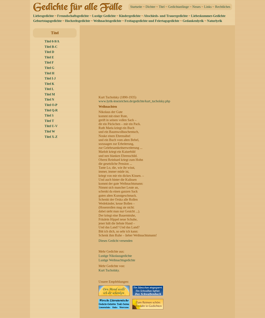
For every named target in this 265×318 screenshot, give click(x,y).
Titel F (49, 62)
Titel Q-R (51, 110)
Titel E (49, 57)
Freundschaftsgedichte (73, 16)
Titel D (49, 52)
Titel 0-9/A (52, 41)
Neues (196, 6)
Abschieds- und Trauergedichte (166, 16)
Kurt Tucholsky (109, 270)
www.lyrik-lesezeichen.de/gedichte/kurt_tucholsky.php (134, 101)
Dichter (150, 6)
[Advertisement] (158, 57)
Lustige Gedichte (104, 16)
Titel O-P (51, 105)
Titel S (49, 115)
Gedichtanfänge (178, 6)
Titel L (49, 89)
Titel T (49, 121)
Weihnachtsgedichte (107, 21)
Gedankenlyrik (193, 21)
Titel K (49, 84)
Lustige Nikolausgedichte (115, 256)
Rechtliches (222, 6)
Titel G (49, 68)
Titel (162, 6)
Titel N (49, 99)
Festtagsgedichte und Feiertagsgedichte (152, 21)
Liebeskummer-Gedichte (208, 16)
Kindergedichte (130, 16)
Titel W (50, 131)
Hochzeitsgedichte (77, 21)
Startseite (136, 6)
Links (208, 6)
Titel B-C (51, 46)
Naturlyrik (214, 21)
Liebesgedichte (43, 16)
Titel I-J (50, 78)
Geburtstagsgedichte (47, 21)
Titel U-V (51, 126)
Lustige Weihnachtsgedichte (117, 260)
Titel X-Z (51, 137)
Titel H (49, 73)
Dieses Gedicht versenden (115, 240)
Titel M (50, 94)
